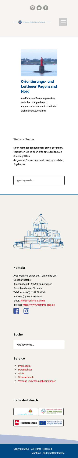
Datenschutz (25, 369)
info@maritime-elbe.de (32, 300)
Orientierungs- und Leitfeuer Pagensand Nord (39, 86)
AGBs (21, 373)
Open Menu (63, 22)
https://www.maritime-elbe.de (39, 304)
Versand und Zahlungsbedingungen (37, 381)
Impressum (24, 365)
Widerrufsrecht (26, 377)
